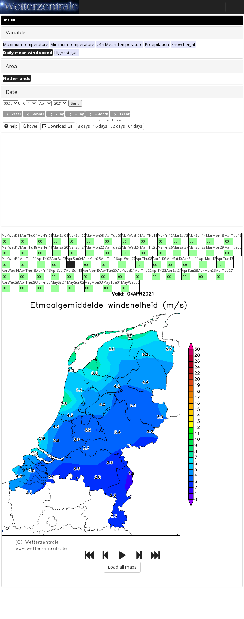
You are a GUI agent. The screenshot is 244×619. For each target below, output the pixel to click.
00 (4, 241)
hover (32, 126)
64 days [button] (135, 126)
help (13, 126)
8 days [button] (84, 126)
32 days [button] (118, 126)
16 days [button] (100, 126)
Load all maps (122, 567)
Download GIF (60, 126)
